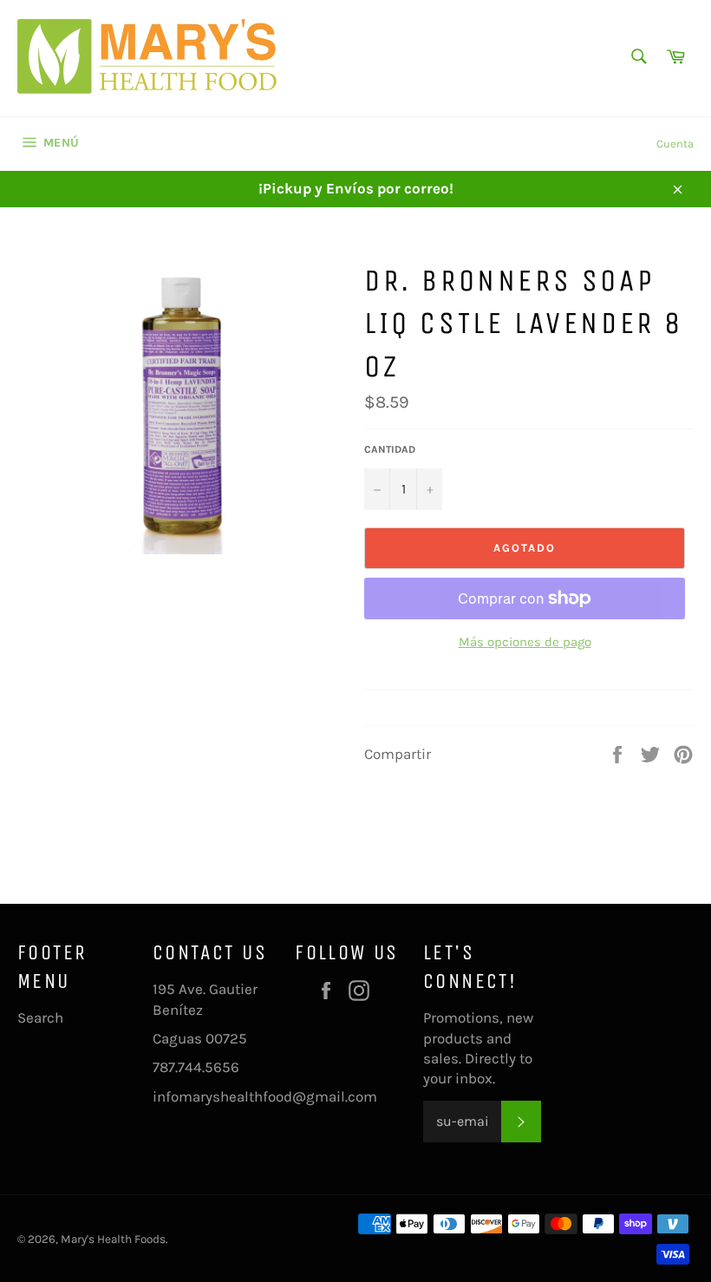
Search (40, 1017)
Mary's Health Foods (113, 1239)
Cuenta (675, 143)
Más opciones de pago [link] (525, 642)
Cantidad (389, 449)
